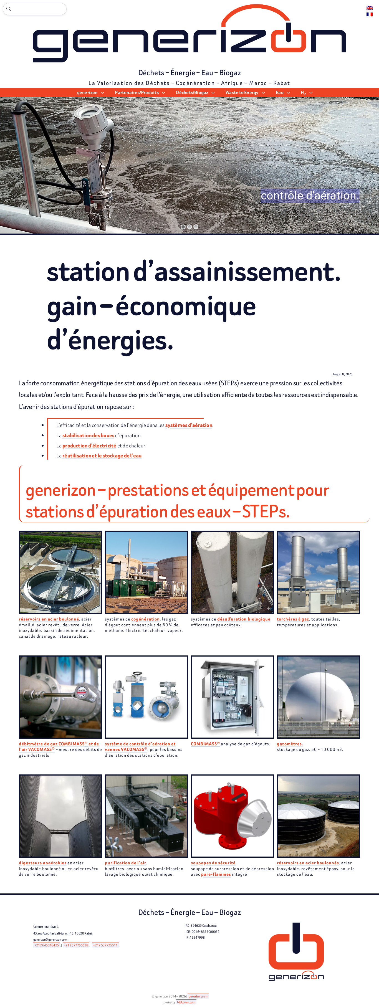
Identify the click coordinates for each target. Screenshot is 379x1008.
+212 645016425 (46, 945)
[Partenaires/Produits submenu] (163, 92)
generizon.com (198, 996)
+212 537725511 (105, 945)
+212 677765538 (76, 945)
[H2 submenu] (311, 92)
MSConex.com (186, 1002)
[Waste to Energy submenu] (263, 92)
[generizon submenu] (102, 92)
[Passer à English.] (370, 8)
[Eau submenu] (288, 92)
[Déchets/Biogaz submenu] (213, 92)
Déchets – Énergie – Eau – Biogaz (189, 72)
